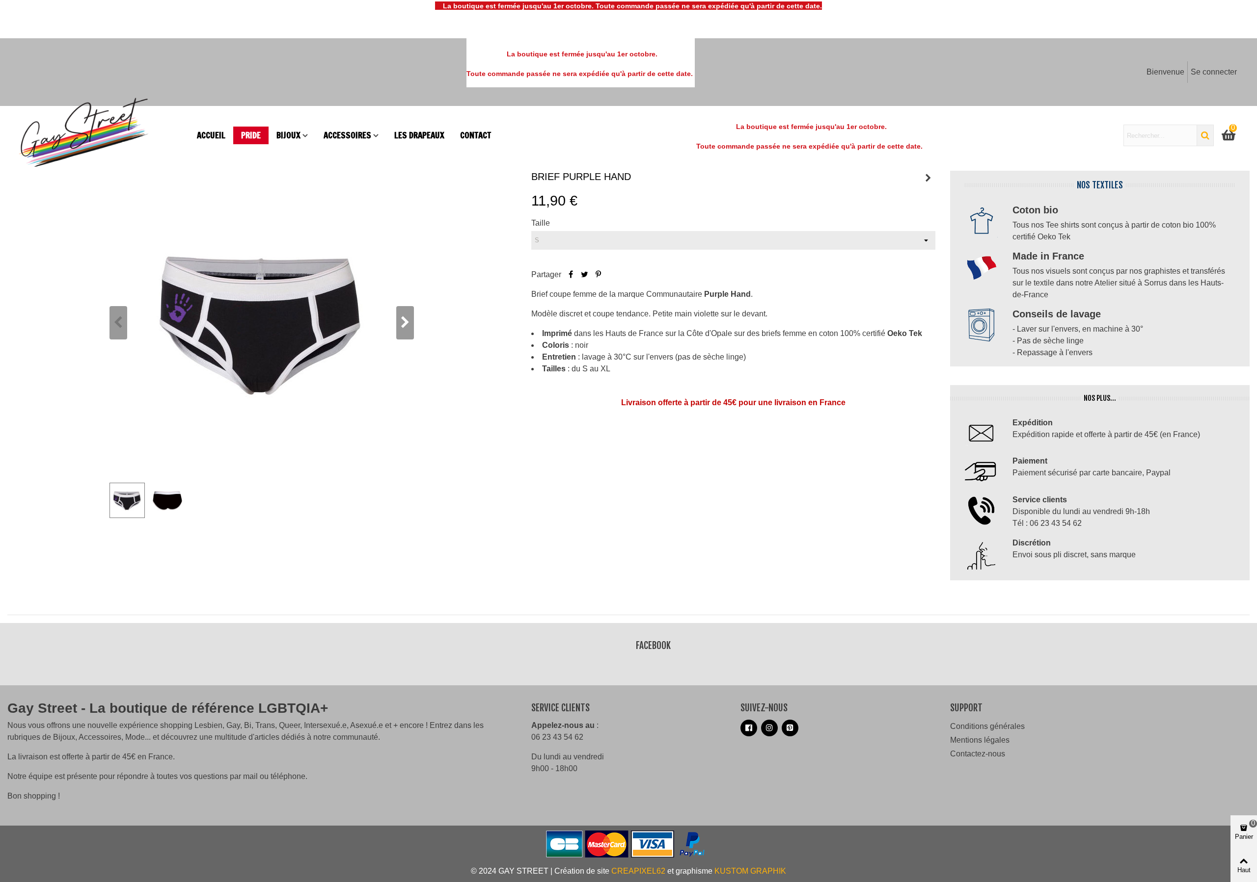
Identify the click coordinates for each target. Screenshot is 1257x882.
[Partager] (571, 274)
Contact (475, 135)
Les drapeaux (419, 135)
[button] (405, 322)
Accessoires (347, 135)
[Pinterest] (598, 274)
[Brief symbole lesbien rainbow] (928, 178)
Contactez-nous (977, 754)
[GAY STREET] (103, 135)
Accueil (211, 135)
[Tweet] (585, 274)
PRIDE (251, 135)
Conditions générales (987, 726)
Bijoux (288, 135)
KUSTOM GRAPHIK (750, 871)
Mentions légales (980, 740)
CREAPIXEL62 (638, 871)
